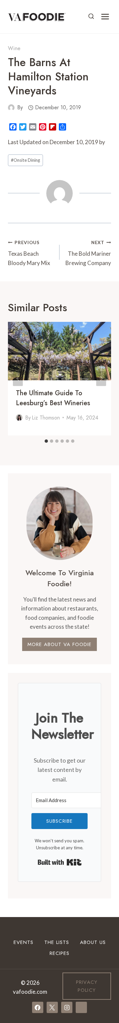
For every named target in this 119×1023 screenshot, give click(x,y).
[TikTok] (81, 1007)
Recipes (59, 953)
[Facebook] (37, 1007)
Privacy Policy (87, 986)
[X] (52, 1007)
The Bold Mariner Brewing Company (88, 253)
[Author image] (11, 107)
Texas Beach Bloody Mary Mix (29, 253)
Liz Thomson (46, 417)
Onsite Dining (25, 160)
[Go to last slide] (18, 378)
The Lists (56, 942)
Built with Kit (60, 862)
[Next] (101, 378)
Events (23, 942)
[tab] (46, 441)
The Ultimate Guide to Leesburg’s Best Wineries (53, 398)
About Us (93, 942)
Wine (14, 48)
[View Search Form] (91, 16)
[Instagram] (66, 1007)
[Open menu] (105, 16)
